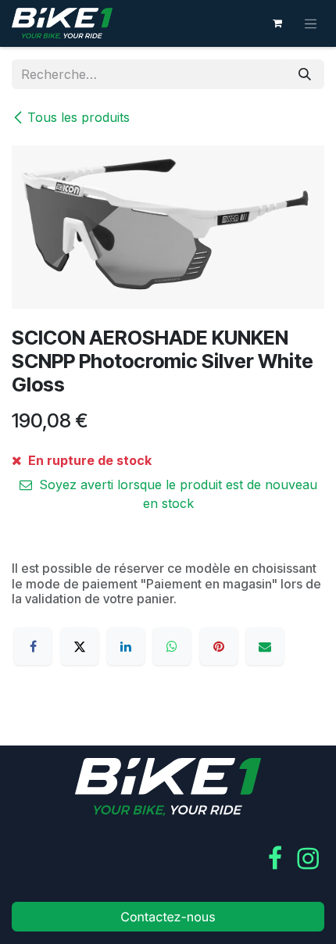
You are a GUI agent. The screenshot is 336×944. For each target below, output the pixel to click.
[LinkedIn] (126, 646)
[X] (79, 646)
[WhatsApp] (172, 646)
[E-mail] (265, 646)
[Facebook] (33, 646)
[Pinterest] (219, 646)
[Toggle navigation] (311, 23)
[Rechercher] (304, 74)
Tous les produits (78, 117)
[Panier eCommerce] (277, 23)
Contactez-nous (168, 916)
